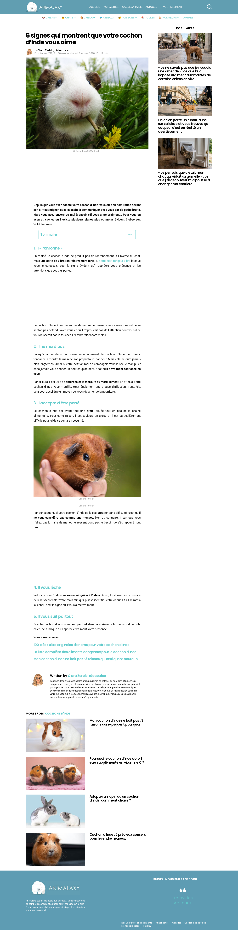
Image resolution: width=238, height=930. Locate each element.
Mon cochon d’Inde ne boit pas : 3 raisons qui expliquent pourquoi (86, 659)
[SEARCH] (209, 7)
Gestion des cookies (195, 923)
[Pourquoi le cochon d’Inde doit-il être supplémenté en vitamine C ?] (55, 773)
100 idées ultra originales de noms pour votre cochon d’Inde (81, 644)
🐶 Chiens (48, 17)
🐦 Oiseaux (106, 17)
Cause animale (132, 7)
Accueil (94, 7)
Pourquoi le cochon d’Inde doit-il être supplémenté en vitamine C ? (117, 760)
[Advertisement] (87, 178)
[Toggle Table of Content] (128, 234)
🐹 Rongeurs (168, 17)
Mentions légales (130, 926)
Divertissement (171, 7)
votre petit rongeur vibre (114, 260)
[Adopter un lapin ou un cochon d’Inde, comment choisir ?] (55, 811)
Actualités (111, 7)
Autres (188, 17)
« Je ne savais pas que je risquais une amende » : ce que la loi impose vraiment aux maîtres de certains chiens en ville (184, 73)
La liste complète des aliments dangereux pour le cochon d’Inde (85, 652)
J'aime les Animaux (183, 900)
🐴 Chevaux (87, 17)
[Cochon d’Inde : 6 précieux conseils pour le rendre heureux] (55, 849)
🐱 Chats (67, 17)
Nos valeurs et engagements (136, 923)
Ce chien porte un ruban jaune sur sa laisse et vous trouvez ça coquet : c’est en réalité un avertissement (183, 126)
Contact (176, 923)
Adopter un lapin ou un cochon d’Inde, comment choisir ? (114, 798)
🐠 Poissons (126, 17)
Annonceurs (162, 923)
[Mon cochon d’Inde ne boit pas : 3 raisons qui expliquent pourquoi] (55, 735)
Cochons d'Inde (57, 713)
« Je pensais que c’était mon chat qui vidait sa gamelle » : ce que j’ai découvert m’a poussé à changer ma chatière (184, 178)
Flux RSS (147, 926)
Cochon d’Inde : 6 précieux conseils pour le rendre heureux (118, 836)
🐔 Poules (148, 17)
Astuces (151, 7)
